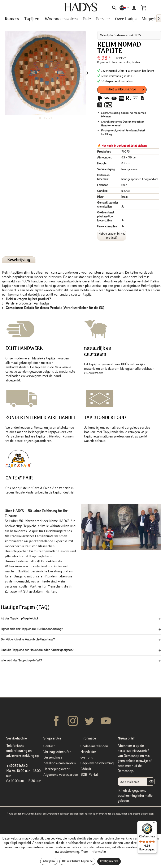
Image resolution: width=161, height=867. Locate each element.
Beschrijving (18, 260)
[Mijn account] (133, 8)
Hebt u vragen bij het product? (112, 235)
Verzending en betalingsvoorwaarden (59, 760)
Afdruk (85, 768)
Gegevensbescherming (97, 763)
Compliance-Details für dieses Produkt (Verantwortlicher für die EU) (54, 307)
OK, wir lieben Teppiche (77, 861)
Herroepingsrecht (56, 768)
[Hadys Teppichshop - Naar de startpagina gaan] (80, 7)
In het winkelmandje (121, 89)
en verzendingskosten (128, 62)
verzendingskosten (58, 813)
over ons (86, 757)
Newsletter (88, 751)
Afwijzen (49, 861)
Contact (49, 746)
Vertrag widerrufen (57, 751)
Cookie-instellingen (94, 746)
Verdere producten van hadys (27, 303)
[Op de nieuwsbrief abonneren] (151, 781)
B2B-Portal (89, 774)
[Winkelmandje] (144, 8)
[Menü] (154, 823)
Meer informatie (93, 851)
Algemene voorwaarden (60, 774)
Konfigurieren (109, 861)
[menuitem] (113, 8)
